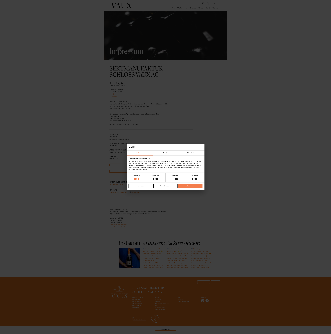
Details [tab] (165, 153)
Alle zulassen (190, 186)
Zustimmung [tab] (139, 153)
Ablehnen (141, 186)
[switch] (155, 179)
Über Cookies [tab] (191, 153)
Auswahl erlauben (165, 186)
